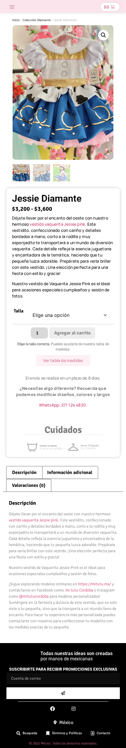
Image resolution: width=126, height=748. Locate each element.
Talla (18, 311)
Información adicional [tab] (69, 472)
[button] (12, 7)
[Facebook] (52, 708)
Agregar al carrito (72, 333)
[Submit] (63, 693)
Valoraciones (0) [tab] (28, 485)
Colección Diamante (37, 20)
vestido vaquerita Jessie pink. (58, 224)
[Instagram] (73, 708)
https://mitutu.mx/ (94, 584)
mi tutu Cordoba (79, 590)
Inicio (16, 20)
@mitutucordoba (34, 596)
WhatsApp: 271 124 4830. (63, 405)
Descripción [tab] (24, 472)
